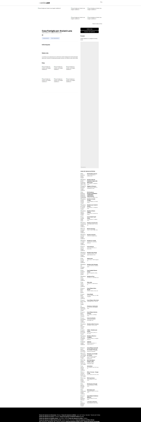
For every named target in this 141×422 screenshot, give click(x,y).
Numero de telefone (89, 31)
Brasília (82, 416)
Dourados (72, 420)
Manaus (59, 415)
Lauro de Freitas (81, 415)
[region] (89, 105)
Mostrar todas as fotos (97, 23)
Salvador (87, 415)
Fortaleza (56, 416)
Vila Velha (61, 418)
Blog (101, 2)
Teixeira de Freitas (95, 415)
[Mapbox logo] (83, 167)
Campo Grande (65, 420)
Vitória (66, 418)
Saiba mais (89, 29)
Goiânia (85, 418)
